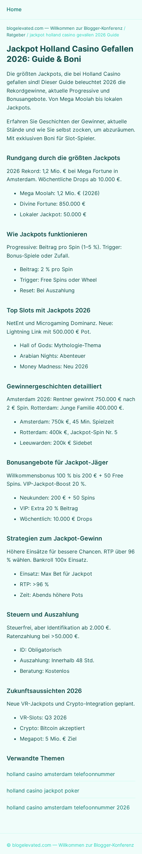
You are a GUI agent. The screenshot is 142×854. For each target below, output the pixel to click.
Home (14, 9)
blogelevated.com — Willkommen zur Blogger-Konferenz (65, 28)
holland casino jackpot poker (43, 790)
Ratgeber (16, 34)
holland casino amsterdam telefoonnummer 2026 (68, 807)
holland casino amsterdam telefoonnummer (61, 774)
